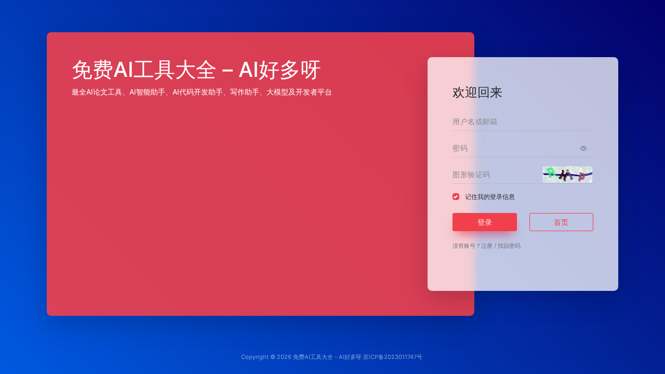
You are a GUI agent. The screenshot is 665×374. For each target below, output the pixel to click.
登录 (484, 222)
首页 (561, 222)
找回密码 (509, 245)
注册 (487, 245)
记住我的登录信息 (490, 197)
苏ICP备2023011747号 (392, 356)
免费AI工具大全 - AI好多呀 (327, 356)
